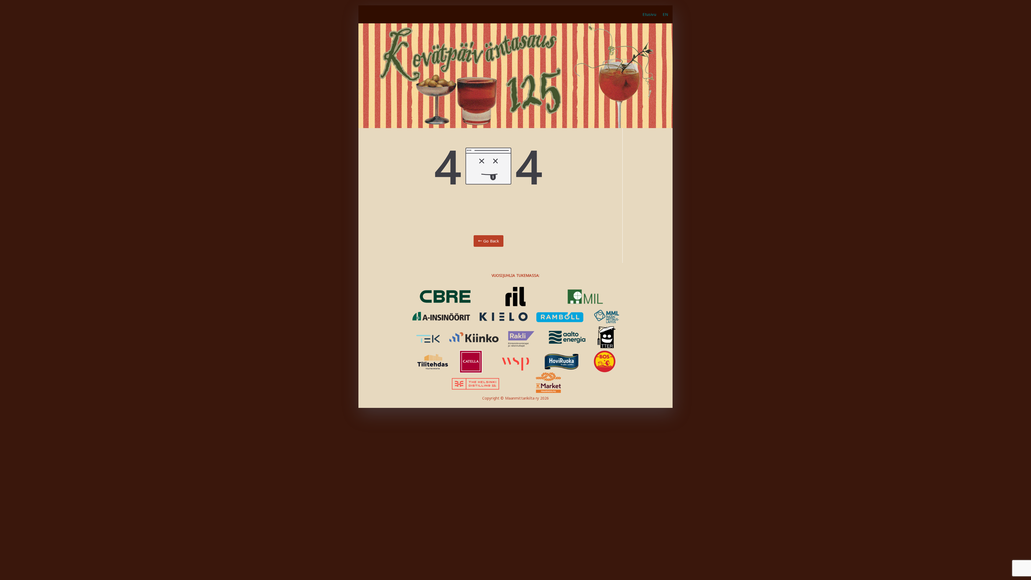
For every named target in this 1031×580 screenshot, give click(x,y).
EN (665, 14)
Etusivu (649, 14)
